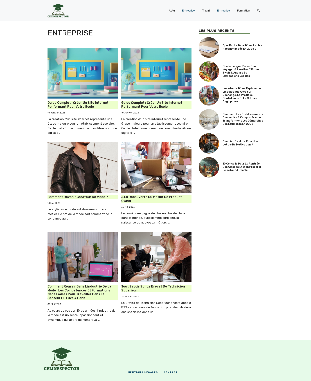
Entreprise (188, 10)
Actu (172, 10)
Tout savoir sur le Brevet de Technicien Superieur (153, 288)
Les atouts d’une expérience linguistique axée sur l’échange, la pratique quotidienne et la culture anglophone (242, 95)
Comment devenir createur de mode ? (78, 197)
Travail (206, 10)
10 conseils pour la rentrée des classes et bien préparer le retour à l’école (242, 167)
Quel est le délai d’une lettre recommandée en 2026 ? (242, 47)
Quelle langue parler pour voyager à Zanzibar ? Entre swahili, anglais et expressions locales (241, 71)
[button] (258, 10)
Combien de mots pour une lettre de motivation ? (240, 143)
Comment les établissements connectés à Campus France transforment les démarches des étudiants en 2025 (243, 119)
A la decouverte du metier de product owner (151, 199)
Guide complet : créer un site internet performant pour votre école (78, 105)
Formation (243, 10)
